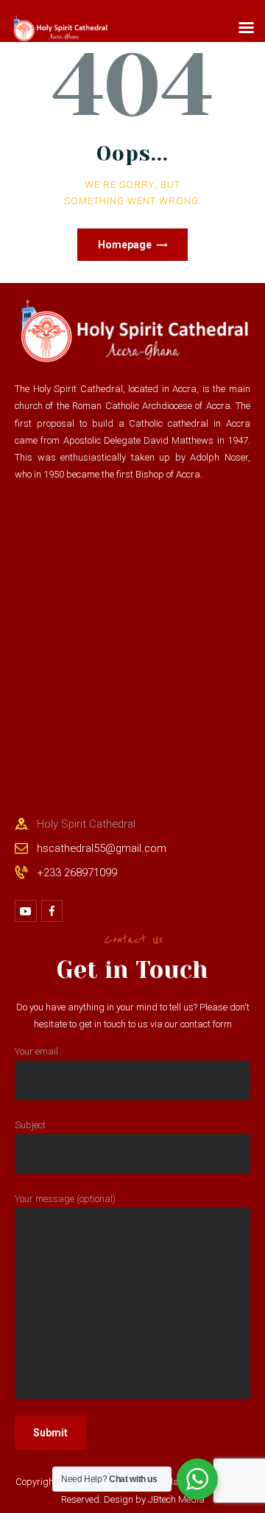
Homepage (125, 245)
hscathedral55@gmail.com (101, 848)
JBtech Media (176, 1499)
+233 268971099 (77, 872)
